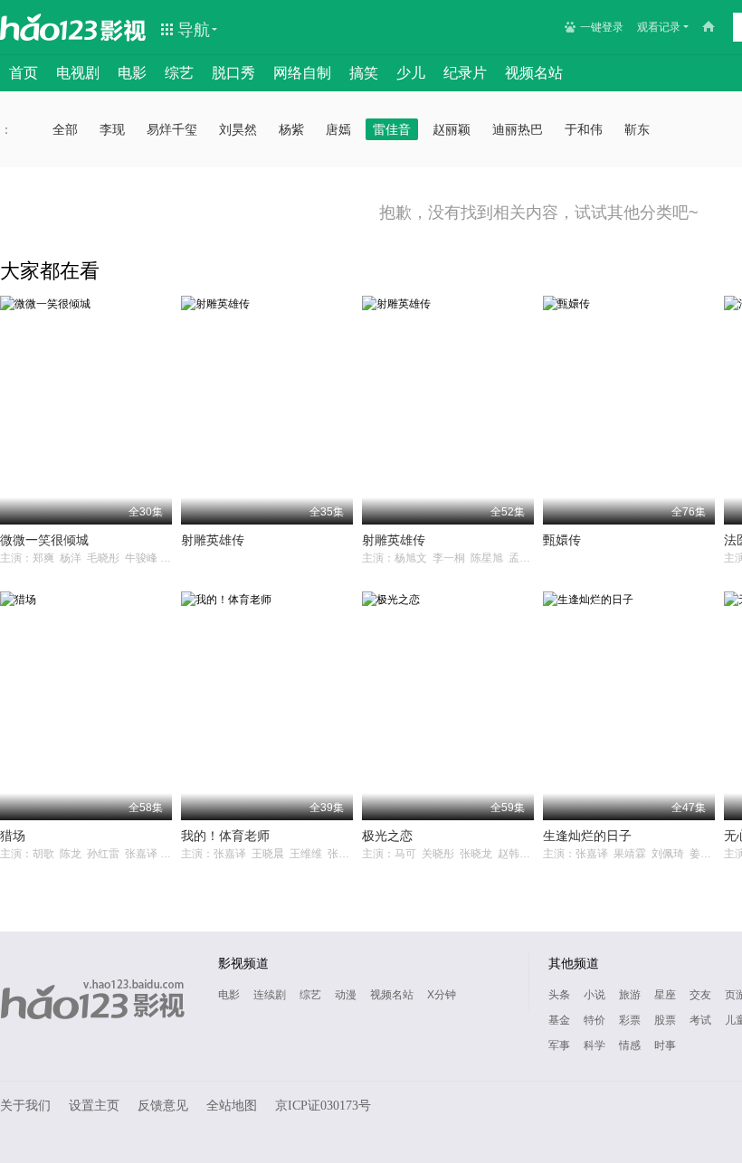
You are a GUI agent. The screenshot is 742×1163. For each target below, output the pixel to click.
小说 (594, 994)
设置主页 (94, 1105)
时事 (665, 1045)
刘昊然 (238, 129)
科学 (594, 1045)
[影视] (123, 29)
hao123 (49, 27)
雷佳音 (392, 129)
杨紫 (291, 129)
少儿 (410, 72)
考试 (700, 1020)
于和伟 (584, 129)
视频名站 (534, 72)
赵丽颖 (452, 129)
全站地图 (231, 1105)
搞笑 (363, 72)
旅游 (630, 994)
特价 (594, 1020)
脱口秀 (233, 72)
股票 (665, 1020)
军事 (559, 1045)
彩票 (630, 1020)
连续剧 (269, 994)
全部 (65, 129)
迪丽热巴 (517, 129)
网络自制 (302, 72)
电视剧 (78, 72)
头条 (559, 994)
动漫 (346, 994)
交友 (700, 994)
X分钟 (441, 994)
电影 (132, 72)
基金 (559, 1020)
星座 (665, 994)
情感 (630, 1045)
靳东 (637, 129)
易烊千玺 (172, 129)
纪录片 (465, 72)
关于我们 (25, 1105)
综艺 (179, 72)
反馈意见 (163, 1105)
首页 (23, 72)
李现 (112, 129)
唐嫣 (338, 129)
